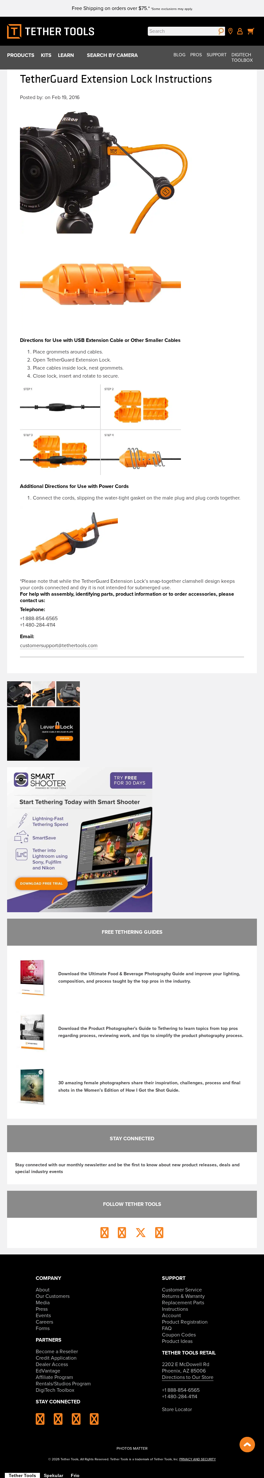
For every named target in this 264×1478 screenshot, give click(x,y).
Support (217, 55)
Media (43, 1302)
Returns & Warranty (183, 1296)
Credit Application (56, 1358)
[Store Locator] (230, 31)
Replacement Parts (183, 1302)
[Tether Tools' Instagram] (44, 1421)
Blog (179, 55)
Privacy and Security (197, 1459)
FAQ (167, 1328)
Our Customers (53, 1296)
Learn (66, 55)
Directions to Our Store (187, 1377)
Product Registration (185, 1322)
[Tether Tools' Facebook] (62, 1421)
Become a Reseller (57, 1351)
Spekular (53, 1475)
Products (20, 55)
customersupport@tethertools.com (59, 645)
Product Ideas (177, 1341)
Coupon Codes (179, 1335)
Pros (196, 55)
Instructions (175, 1309)
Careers (44, 1322)
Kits (46, 55)
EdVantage (48, 1371)
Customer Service (182, 1290)
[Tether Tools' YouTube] (94, 1421)
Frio (75, 1475)
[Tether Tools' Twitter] (80, 1421)
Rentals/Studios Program (63, 1384)
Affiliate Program (54, 1377)
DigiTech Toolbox (242, 57)
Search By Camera (112, 55)
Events (43, 1315)
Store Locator (177, 1409)
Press (42, 1309)
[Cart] (251, 31)
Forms (43, 1328)
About (43, 1290)
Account (171, 1315)
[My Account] (239, 31)
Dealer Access (52, 1364)
